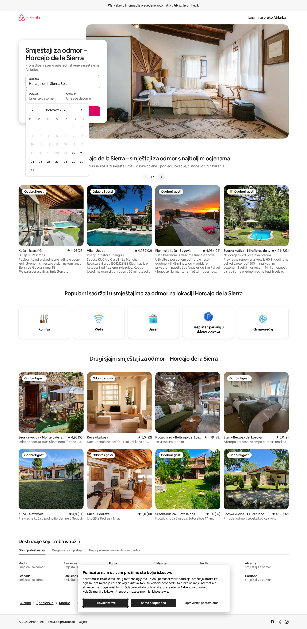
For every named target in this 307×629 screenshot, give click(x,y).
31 (32, 170)
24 (32, 162)
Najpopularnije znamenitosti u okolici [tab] (114, 550)
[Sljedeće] (161, 176)
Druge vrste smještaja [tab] (67, 550)
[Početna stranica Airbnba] (29, 17)
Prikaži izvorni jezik (186, 5)
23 (82, 153)
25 (40, 162)
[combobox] (63, 83)
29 (73, 162)
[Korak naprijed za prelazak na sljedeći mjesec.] (81, 110)
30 (82, 162)
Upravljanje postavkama (202, 603)
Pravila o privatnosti (61, 622)
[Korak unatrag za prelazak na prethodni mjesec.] (33, 110)
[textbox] (44, 98)
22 (73, 153)
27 (57, 162)
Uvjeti (83, 622)
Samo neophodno (153, 603)
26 (48, 162)
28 (65, 162)
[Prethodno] (145, 176)
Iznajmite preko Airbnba (267, 17)
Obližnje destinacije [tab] (32, 550)
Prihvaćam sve (105, 603)
